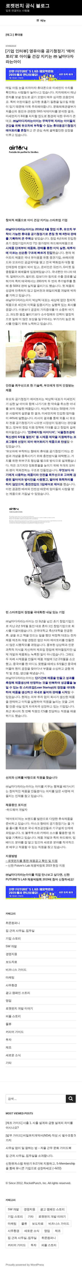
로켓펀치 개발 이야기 (19, 1008)
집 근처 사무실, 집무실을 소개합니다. (29, 1155)
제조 (8, 1047)
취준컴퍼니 (13, 922)
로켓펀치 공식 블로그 (28, 5)
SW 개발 (11, 946)
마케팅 (10, 977)
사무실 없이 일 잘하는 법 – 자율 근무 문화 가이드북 (38, 1148)
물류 (8, 1024)
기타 (8, 1062)
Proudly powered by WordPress (25, 1264)
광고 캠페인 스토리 (18, 992)
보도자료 (11, 961)
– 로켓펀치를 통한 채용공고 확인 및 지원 (32, 860)
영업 (8, 1000)
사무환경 (11, 985)
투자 (8, 1039)
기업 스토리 (13, 938)
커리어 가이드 (15, 1031)
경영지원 (11, 954)
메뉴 (43, 20)
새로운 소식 (13, 1055)
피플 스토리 (13, 1016)
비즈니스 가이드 (16, 969)
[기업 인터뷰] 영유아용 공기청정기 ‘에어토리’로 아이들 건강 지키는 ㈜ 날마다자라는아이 (40, 56)
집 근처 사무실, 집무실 (20, 930)
